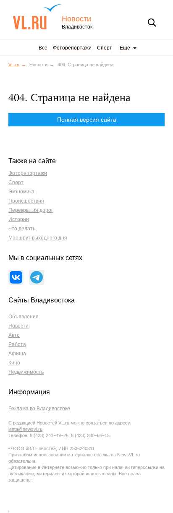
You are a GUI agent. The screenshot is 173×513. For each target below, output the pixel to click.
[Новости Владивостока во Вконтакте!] (16, 277)
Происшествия (26, 201)
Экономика (21, 192)
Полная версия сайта (86, 119)
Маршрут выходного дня (37, 238)
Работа (17, 344)
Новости (76, 19)
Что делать (21, 229)
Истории (18, 219)
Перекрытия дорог (30, 210)
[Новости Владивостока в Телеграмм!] (36, 277)
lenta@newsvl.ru (25, 429)
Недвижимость (26, 372)
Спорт (104, 48)
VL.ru (37, 16)
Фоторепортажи (72, 48)
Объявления (23, 317)
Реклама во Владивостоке (39, 408)
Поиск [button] (152, 22)
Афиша (17, 354)
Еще (125, 48)
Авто (14, 335)
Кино (14, 363)
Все (43, 48)
